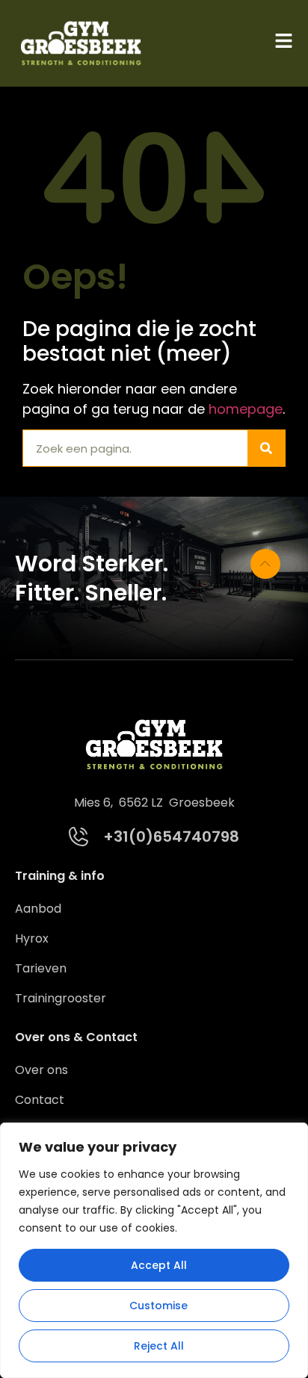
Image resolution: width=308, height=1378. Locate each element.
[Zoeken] (266, 448)
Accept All (159, 1265)
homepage (246, 409)
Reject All (159, 1345)
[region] (154, 1250)
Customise (158, 1305)
